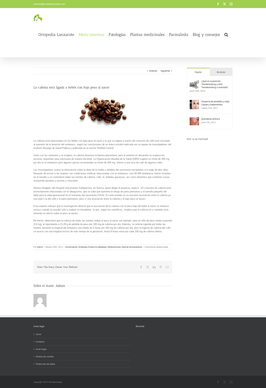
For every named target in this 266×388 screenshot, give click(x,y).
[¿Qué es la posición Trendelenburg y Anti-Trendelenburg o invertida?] (194, 81)
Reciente (221, 72)
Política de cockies (45, 356)
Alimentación (71, 246)
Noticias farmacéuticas (132, 246)
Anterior (153, 70)
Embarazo (83, 246)
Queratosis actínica (210, 118)
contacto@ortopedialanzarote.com (49, 4)
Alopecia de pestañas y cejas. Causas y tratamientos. (215, 103)
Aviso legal (41, 349)
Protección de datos (45, 364)
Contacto (40, 341)
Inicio (38, 334)
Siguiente (165, 70)
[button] (226, 34)
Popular (198, 72)
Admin (40, 246)
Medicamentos (114, 246)
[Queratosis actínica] (194, 119)
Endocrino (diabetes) (97, 246)
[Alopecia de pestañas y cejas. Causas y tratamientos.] (194, 101)
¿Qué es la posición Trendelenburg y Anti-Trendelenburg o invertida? (214, 84)
